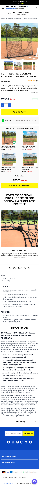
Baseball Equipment (14, 18)
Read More (34, 92)
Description (19, 328)
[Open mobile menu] (2, 8)
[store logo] (17, 6)
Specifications (19, 267)
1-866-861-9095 (9, 483)
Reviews (19, 421)
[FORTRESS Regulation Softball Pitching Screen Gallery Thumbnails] (19, 65)
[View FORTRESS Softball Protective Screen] (8, 65)
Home (3, 18)
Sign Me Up (28, 433)
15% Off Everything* (19, 1)
